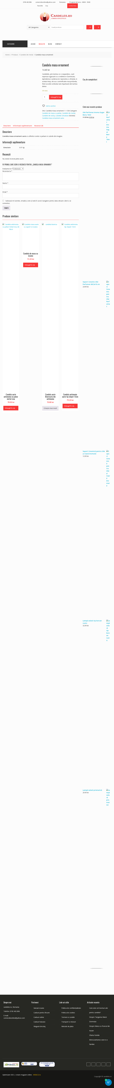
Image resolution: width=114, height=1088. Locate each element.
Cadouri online (39, 1017)
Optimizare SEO (8, 1075)
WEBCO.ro (37, 1075)
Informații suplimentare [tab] (22, 126)
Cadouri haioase (39, 1022)
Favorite (40, 6)
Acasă (33, 44)
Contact (58, 44)
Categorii (10, 44)
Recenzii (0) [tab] (38, 126)
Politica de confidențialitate (71, 1008)
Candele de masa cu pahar (51, 113)
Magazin (42, 44)
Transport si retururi (68, 1022)
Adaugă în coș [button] (10, 408)
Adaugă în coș (56, 97)
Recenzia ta (7, 171)
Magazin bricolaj (39, 1026)
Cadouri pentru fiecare (42, 1013)
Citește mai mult (50, 408)
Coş (46, 6)
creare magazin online (24, 1075)
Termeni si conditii (68, 1017)
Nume (5, 183)
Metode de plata (67, 1026)
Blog (50, 44)
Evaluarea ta (7, 169)
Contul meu (72, 6)
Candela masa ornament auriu (53, 118)
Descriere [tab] (7, 126)
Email (5, 192)
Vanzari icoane (39, 1008)
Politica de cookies (68, 1013)
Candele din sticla (48, 116)
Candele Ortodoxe (62, 116)
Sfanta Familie (94, 1035)
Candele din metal (68, 113)
